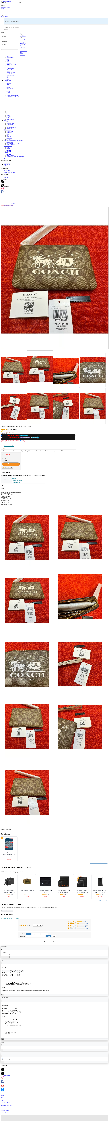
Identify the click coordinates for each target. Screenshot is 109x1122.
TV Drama (22, 55)
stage (8, 60)
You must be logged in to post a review (10, 918)
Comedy (9, 63)
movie (21, 53)
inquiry (2, 1100)
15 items (87, 921)
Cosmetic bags (16, 482)
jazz (7, 76)
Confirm (7, 957)
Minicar (8, 87)
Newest (28, 933)
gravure (8, 65)
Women (3, 52)
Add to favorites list (8, 467)
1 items (86, 926)
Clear (54, 936)
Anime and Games (11, 72)
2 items (86, 925)
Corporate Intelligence (6, 1102)
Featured (4, 44)
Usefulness (44, 933)
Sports (8, 61)
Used (21, 437)
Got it (2, 994)
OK (2, 1050)
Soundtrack (9, 73)
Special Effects (10, 57)
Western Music (10, 69)
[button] (54, 15)
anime (21, 52)
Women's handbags (17, 480)
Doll (8, 84)
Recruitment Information (6, 1105)
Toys (8, 81)
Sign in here (23, 36)
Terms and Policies (5, 1110)
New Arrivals (5, 39)
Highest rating (36, 933)
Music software (7, 67)
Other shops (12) (9, 445)
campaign (4, 36)
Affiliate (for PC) (5, 1112)
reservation (4, 41)
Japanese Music (10, 68)
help (2, 1097)
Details (21, 440)
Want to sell (4, 46)
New (15, 435)
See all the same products (102, 900)
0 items (86, 928)
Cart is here (22, 39)
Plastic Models (10, 93)
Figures (8, 92)
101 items (37, 925)
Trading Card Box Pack (12, 95)
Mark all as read (4, 16)
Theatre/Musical (10, 75)
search (2, 5)
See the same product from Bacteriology (99, 863)
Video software (23, 51)
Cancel (2, 957)
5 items (86, 923)
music (8, 56)
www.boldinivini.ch (6, 1)
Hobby (8, 91)
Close (2, 1039)
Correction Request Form (6, 910)
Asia (8, 79)
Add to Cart (12, 464)
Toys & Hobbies (7, 80)
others (8, 59)
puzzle (8, 85)
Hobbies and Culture (11, 64)
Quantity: (4, 952)
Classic (8, 71)
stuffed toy (9, 83)
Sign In (2, 8)
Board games (10, 88)
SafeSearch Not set (5, 7)
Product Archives (5, 1107)
